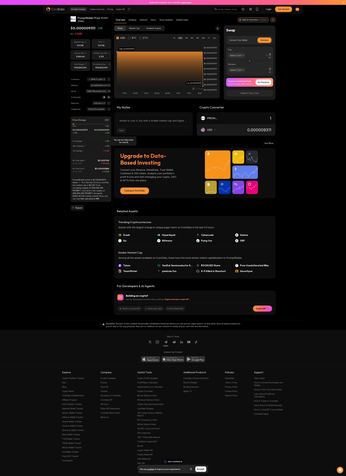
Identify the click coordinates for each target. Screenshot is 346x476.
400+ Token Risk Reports (148, 437)
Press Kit (104, 387)
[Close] (342, 2)
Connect (264, 40)
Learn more (186, 2)
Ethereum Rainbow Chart (148, 400)
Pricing (104, 382)
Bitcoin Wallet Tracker (72, 447)
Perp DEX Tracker (70, 456)
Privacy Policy (231, 387)
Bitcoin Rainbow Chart (147, 395)
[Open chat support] (340, 470)
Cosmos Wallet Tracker (72, 426)
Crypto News (68, 391)
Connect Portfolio (134, 190)
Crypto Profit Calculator (147, 378)
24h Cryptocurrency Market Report (149, 414)
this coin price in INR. (90, 199)
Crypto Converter (145, 391)
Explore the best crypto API (177, 299)
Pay (230, 49)
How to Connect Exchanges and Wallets (268, 383)
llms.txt (140, 446)
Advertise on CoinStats (111, 395)
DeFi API (141, 463)
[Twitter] (109, 97)
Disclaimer (229, 378)
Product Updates (108, 378)
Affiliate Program (69, 400)
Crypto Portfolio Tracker (73, 378)
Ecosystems (67, 460)
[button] (104, 79)
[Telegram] (104, 97)
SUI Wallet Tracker (70, 452)
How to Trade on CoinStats (266, 401)
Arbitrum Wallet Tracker (72, 417)
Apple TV (187, 391)
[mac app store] (173, 359)
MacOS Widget (190, 382)
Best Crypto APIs (155, 308)
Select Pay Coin (250, 93)
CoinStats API (106, 400)
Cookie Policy (231, 391)
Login (268, 9)
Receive (232, 64)
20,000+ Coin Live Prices (148, 428)
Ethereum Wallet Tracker (73, 430)
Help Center (259, 378)
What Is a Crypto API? (131, 308)
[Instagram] (157, 343)
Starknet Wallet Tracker (72, 408)
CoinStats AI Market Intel (73, 395)
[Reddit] (174, 343)
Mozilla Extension (191, 387)
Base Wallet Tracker (71, 434)
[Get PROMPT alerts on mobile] (273, 19)
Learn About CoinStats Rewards (268, 405)
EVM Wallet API (144, 459)
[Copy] (104, 79)
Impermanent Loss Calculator (150, 387)
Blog (64, 387)
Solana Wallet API (145, 454)
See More (268, 143)
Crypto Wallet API (145, 450)
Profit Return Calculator (147, 382)
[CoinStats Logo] (55, 9)
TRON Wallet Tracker (71, 443)
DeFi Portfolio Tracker (72, 404)
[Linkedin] (181, 343)
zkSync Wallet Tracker (72, 413)
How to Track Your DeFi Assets (268, 389)
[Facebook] (196, 343)
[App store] (150, 359)
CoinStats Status (261, 414)
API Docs (105, 404)
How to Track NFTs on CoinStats (268, 409)
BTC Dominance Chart (147, 420)
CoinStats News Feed (110, 413)
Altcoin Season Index (146, 424)
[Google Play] (195, 359)
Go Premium (263, 82)
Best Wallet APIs (176, 308)
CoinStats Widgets (145, 408)
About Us (105, 417)
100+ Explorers (144, 433)
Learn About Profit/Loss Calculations (264, 395)
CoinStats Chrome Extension (196, 378)
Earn (64, 382)
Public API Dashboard (110, 408)
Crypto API (261, 308)
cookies (150, 469)
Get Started (283, 9)
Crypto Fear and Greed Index (150, 404)
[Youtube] (188, 343)
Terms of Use (231, 382)
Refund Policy (231, 395)
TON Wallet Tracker (71, 439)
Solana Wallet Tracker (72, 421)
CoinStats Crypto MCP (147, 441)
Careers (104, 391)
